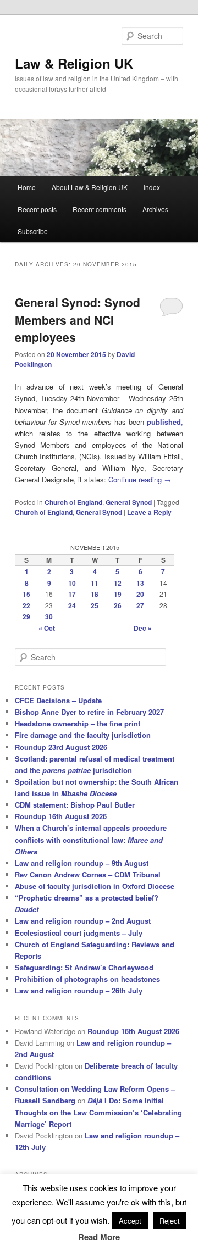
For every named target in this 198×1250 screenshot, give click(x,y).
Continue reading (139, 479)
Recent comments (100, 209)
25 (94, 605)
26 (118, 605)
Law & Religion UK (74, 63)
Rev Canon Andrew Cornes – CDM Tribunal (88, 874)
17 (72, 594)
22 (26, 605)
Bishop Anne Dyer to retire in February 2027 (89, 712)
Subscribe (33, 231)
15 (26, 594)
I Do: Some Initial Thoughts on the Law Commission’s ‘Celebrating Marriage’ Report (98, 1112)
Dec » (143, 628)
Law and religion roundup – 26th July (78, 990)
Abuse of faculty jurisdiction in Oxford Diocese (94, 886)
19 (118, 594)
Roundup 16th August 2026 (61, 816)
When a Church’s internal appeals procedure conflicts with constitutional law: (91, 839)
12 (118, 583)
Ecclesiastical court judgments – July (78, 932)
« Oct (46, 628)
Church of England (73, 502)
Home (27, 187)
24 (72, 605)
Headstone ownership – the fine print (77, 723)
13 (140, 583)
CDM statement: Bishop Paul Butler (75, 804)
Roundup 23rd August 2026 (61, 747)
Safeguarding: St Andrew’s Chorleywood (84, 967)
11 (94, 583)
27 (140, 605)
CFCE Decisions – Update (58, 700)
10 (72, 583)
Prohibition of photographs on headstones (87, 979)
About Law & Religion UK (90, 187)
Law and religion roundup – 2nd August (83, 920)
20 (140, 594)
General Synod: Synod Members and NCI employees (77, 319)
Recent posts (37, 209)
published (164, 421)
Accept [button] (130, 1220)
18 (94, 594)
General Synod (129, 502)
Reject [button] (170, 1220)
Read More (99, 1237)
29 (26, 616)
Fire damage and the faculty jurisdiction (83, 735)
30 (49, 616)
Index (152, 187)
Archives (155, 209)
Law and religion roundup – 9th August (81, 863)
